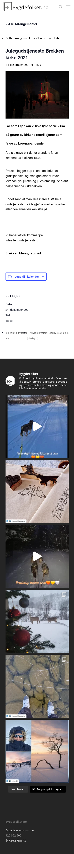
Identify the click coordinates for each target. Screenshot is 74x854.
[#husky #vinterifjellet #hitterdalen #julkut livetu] (37, 556)
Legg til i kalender (27, 276)
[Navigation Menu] (68, 7)
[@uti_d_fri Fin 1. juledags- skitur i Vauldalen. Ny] (37, 751)
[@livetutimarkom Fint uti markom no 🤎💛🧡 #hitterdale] (37, 426)
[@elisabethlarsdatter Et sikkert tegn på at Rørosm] (37, 491)
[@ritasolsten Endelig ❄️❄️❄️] (37, 621)
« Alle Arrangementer (21, 24)
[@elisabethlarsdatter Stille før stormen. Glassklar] (37, 686)
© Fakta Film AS (16, 840)
